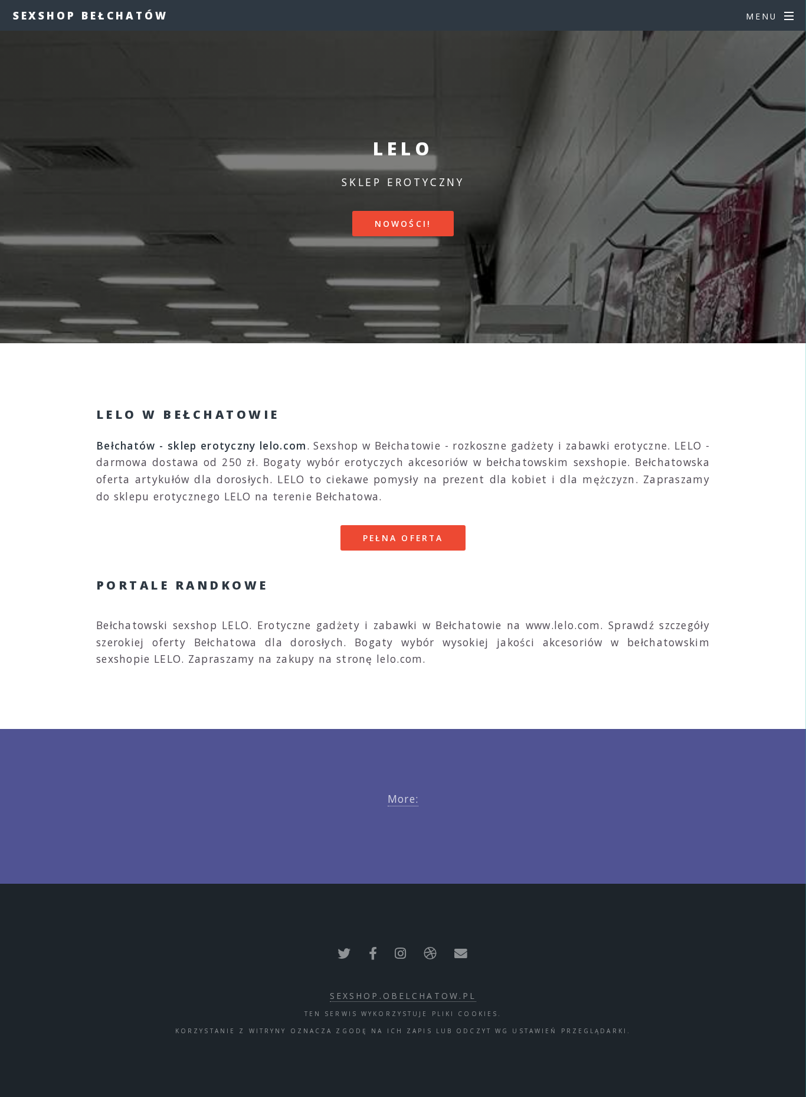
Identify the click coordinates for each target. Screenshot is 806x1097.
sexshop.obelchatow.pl (403, 995)
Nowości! (403, 223)
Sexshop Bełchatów (90, 15)
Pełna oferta (403, 537)
